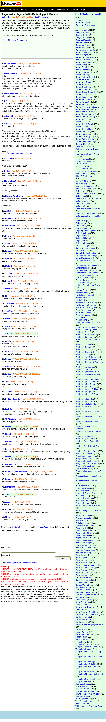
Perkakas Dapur (82, 520)
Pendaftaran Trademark (85, 456)
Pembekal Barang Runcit (86, 329)
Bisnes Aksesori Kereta (85, 49)
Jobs (32, 9)
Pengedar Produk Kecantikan (88, 475)
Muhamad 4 (10, 218)
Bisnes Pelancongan (84, 99)
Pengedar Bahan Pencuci (86, 461)
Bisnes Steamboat (83, 126)
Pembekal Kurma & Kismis (87, 352)
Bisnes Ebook (81, 67)
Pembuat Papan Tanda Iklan (87, 441)
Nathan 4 (9, 441)
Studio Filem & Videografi (87, 614)
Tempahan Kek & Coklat (86, 664)
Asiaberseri (10, 273)
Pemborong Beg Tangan (86, 384)
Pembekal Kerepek (83, 344)
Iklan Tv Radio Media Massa (87, 176)
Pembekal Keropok (83, 347)
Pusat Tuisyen (81, 575)
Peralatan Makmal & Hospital (88, 505)
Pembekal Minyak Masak (86, 359)
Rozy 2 (8, 235)
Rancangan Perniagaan (85, 577)
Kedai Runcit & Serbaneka (87, 213)
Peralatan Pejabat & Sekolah (88, 510)
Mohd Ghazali (10, 181)
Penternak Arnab (82, 488)
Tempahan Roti (82, 681)
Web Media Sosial (83, 703)
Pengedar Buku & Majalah (87, 463)
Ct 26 (7, 341)
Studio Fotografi (82, 617)
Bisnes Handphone (83, 72)
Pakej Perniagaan (82, 22)
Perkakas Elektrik (82, 523)
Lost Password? (30, 562)
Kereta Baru (80, 225)
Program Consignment (85, 550)
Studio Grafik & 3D (83, 619)
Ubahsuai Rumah (83, 686)
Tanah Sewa (80, 641)
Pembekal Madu (82, 354)
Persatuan (79, 20)
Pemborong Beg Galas (85, 381)
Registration (72, 9)
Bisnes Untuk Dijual (84, 136)
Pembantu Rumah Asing (86, 327)
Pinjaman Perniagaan (17, 40)
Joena (7, 502)
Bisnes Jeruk (80, 84)
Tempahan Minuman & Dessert (89, 674)
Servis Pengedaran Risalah (87, 594)
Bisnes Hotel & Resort (85, 77)
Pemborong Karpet (83, 391)
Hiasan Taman (81, 168)
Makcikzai (9, 351)
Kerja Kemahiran (82, 233)
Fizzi (7, 296)
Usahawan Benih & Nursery (87, 693)
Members (60, 9)
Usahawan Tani (82, 696)
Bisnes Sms (80, 121)
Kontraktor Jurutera (83, 258)
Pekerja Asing (81, 319)
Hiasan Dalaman (82, 166)
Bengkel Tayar (81, 42)
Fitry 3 (8, 258)
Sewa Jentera (81, 604)
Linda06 (9, 434)
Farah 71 (9, 288)
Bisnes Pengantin (83, 101)
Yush (7, 381)
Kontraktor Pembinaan (85, 270)
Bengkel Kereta (82, 37)
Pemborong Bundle (84, 386)
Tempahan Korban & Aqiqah (87, 666)
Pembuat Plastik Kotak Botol (88, 446)
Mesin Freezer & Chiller (85, 295)
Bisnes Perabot (81, 104)
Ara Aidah (9, 303)
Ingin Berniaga (81, 183)
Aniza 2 (8, 326)
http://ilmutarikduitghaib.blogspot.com (19, 153)
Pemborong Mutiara (84, 401)
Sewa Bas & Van (82, 602)
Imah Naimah (10, 63)
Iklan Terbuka (81, 173)
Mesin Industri (81, 297)
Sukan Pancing (82, 639)
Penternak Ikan (82, 495)
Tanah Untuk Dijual (83, 644)
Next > (17, 527)
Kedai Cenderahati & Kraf (86, 193)
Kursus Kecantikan (83, 277)
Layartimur (10, 225)
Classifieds (14, 9)
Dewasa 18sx (81, 144)
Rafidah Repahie (12, 399)
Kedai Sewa (80, 220)
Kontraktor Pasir (82, 267)
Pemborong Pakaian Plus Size (88, 416)
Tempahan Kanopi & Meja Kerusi (89, 656)
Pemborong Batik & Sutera (87, 379)
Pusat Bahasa (81, 555)
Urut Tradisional (82, 688)
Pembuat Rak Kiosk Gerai (86, 451)
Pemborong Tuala (83, 436)
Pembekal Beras (82, 332)
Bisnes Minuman (82, 94)
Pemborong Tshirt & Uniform (88, 431)
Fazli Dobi (9, 409)
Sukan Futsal (81, 636)
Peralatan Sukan (82, 515)
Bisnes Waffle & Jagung (85, 139)
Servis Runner (81, 597)
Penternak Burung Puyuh (86, 493)
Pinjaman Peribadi (83, 537)
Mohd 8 (8, 266)
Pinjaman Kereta (82, 535)
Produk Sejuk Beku (83, 547)
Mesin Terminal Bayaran (85, 305)
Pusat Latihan (81, 560)
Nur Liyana (10, 486)
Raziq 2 (8, 281)
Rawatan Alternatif (83, 580)
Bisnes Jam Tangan (83, 82)
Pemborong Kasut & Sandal (87, 394)
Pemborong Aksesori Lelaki (87, 371)
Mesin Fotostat (82, 292)
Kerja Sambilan (82, 243)
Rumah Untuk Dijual (84, 584)
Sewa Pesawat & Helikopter (87, 612)
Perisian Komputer (83, 518)
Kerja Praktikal (81, 238)
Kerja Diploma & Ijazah (85, 230)
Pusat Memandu (82, 562)
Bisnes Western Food (84, 141)
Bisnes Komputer (82, 89)
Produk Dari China (83, 545)
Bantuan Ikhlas (11, 73)
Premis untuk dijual (84, 542)
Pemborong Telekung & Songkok (86, 427)
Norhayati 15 (11, 464)
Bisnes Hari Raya (82, 74)
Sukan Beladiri (81, 632)
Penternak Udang (83, 503)
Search (24, 9)
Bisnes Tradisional (83, 134)
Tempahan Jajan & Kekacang (88, 651)
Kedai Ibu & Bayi (82, 203)
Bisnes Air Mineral (83, 45)
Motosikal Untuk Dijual (85, 307)
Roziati (8, 449)
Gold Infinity (11, 366)
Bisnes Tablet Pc (82, 131)
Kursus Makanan (82, 280)
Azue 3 (8, 243)
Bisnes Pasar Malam (84, 97)
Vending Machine (83, 698)
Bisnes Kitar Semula (84, 87)
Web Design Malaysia (84, 701)
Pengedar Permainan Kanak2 (88, 471)
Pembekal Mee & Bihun (85, 357)
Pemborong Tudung (84, 438)
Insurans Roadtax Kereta (86, 188)
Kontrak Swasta (82, 250)
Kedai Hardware (82, 201)
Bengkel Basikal (82, 32)
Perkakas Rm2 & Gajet (85, 525)
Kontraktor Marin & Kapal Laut (89, 260)
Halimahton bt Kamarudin (17, 471)
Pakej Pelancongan (83, 310)
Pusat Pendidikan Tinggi (86, 567)
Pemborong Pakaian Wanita (87, 421)
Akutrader (9, 210)
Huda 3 (7, 170)
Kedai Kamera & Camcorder (87, 208)
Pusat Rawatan (82, 570)
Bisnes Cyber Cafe (83, 62)
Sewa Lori (79, 609)
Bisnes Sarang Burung (85, 116)
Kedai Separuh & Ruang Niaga (89, 215)
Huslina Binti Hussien (14, 195)
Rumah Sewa (81, 582)
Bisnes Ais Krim (82, 47)
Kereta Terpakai (82, 228)
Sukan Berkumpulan (84, 634)
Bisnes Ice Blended (83, 79)
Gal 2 (7, 509)
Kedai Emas (80, 196)
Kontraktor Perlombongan (86, 272)
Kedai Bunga (81, 191)
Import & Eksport (83, 181)
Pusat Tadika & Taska (84, 572)
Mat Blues (8, 158)
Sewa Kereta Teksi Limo (85, 607)
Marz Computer (11, 93)
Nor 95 (8, 318)
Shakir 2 (9, 517)
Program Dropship (83, 552)
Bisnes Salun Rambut (84, 114)
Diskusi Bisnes (81, 146)
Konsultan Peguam (83, 245)
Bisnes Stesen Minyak (84, 129)
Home (4, 9)
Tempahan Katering (84, 661)
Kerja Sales (80, 240)
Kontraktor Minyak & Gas (86, 265)
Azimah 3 (9, 391)
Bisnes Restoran (82, 109)
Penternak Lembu (83, 500)
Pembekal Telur (82, 369)
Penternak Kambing (84, 498)
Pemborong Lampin (84, 399)
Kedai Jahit (80, 206)
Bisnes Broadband (83, 52)
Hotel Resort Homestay (85, 171)
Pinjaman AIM (81, 527)
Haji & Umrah (81, 163)
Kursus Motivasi (82, 282)
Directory (40, 9)
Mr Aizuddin (10, 419)
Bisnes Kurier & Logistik (86, 92)
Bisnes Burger (81, 54)
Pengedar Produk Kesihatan (87, 480)
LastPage (44, 527)
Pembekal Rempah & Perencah (89, 362)
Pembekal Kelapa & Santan (87, 339)
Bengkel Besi (81, 35)
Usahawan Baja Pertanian (86, 691)
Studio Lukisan (82, 622)
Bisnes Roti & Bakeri (84, 111)
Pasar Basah (80, 317)
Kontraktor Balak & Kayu (86, 255)
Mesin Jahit (80, 300)
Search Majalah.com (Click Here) (89, 14)
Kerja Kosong (81, 235)
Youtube (50, 9)
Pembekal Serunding (84, 367)
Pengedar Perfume (83, 468)
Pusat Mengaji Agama (84, 565)
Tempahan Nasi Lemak (85, 679)
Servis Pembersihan (84, 592)
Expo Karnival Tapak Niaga (87, 154)
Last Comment (41, 16)
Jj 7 (5, 101)
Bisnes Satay (80, 119)
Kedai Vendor (81, 223)
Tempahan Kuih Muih (84, 671)
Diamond (9, 479)
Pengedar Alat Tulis (83, 458)
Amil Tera (8, 123)
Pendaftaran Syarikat (84, 453)
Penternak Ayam (82, 490)
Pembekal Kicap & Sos (85, 349)
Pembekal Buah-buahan (86, 334)
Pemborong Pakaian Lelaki (87, 411)
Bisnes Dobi (80, 64)
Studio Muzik (81, 629)
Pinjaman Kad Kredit (84, 533)
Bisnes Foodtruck (83, 69)
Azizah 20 (8, 116)
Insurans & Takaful (83, 186)
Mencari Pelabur (82, 290)
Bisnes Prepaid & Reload (86, 107)
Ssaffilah (9, 311)
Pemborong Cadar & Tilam (87, 389)
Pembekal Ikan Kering (85, 337)
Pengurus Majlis (82, 485)
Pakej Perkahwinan (83, 312)
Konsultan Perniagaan (85, 25)
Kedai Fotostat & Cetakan (86, 198)
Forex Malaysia (82, 158)
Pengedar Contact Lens (85, 466)
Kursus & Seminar (83, 275)
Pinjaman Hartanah (83, 530)
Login (82, 9)
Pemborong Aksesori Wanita (87, 374)
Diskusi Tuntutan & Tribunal (87, 149)
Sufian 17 (6, 16)
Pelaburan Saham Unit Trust (87, 322)
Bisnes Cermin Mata (84, 57)
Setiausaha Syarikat (84, 599)
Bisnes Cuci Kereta (83, 59)
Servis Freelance (82, 587)
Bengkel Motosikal (83, 40)
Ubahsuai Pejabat (83, 684)
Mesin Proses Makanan (85, 302)
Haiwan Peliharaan (83, 161)
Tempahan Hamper (83, 649)
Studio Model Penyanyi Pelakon (89, 624)
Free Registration (13, 562)
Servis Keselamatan (84, 589)
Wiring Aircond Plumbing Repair (89, 706)
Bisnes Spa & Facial (84, 124)
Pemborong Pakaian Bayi (86, 404)
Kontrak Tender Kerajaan (86, 253)
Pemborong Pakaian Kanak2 (87, 406)
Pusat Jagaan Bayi (83, 557)
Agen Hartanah (82, 30)
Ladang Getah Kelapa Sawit (87, 285)
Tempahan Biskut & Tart (86, 646)
